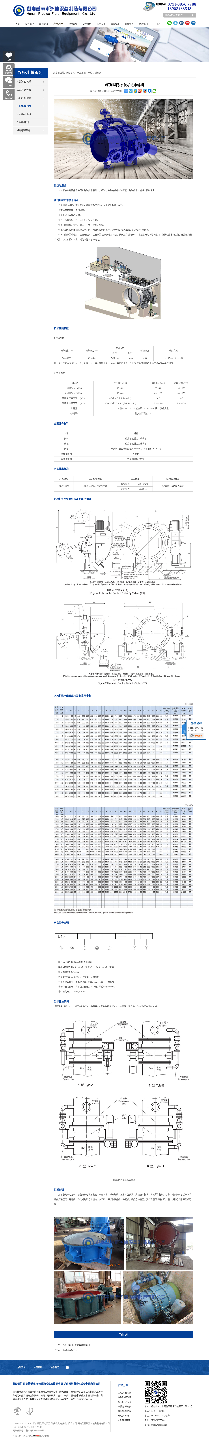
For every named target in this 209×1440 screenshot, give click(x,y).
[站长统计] (36, 1436)
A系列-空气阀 (24, 81)
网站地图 (44, 1436)
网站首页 (70, 73)
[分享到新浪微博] (187, 23)
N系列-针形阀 (24, 114)
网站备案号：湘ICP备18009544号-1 (29, 1430)
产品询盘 (124, 1334)
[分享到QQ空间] (135, 91)
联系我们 (143, 24)
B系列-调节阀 (24, 89)
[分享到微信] (169, 23)
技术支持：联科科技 (22, 1436)
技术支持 (101, 24)
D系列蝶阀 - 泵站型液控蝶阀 (76, 1345)
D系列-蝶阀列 (24, 106)
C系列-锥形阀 (24, 98)
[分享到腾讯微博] (193, 23)
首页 (17, 24)
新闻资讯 (43, 24)
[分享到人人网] (181, 23)
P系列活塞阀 (23, 130)
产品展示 (58, 24)
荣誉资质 (115, 24)
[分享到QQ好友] (175, 23)
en (157, 24)
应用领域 (73, 24)
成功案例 (87, 24)
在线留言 (129, 24)
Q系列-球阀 (23, 122)
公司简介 (29, 24)
